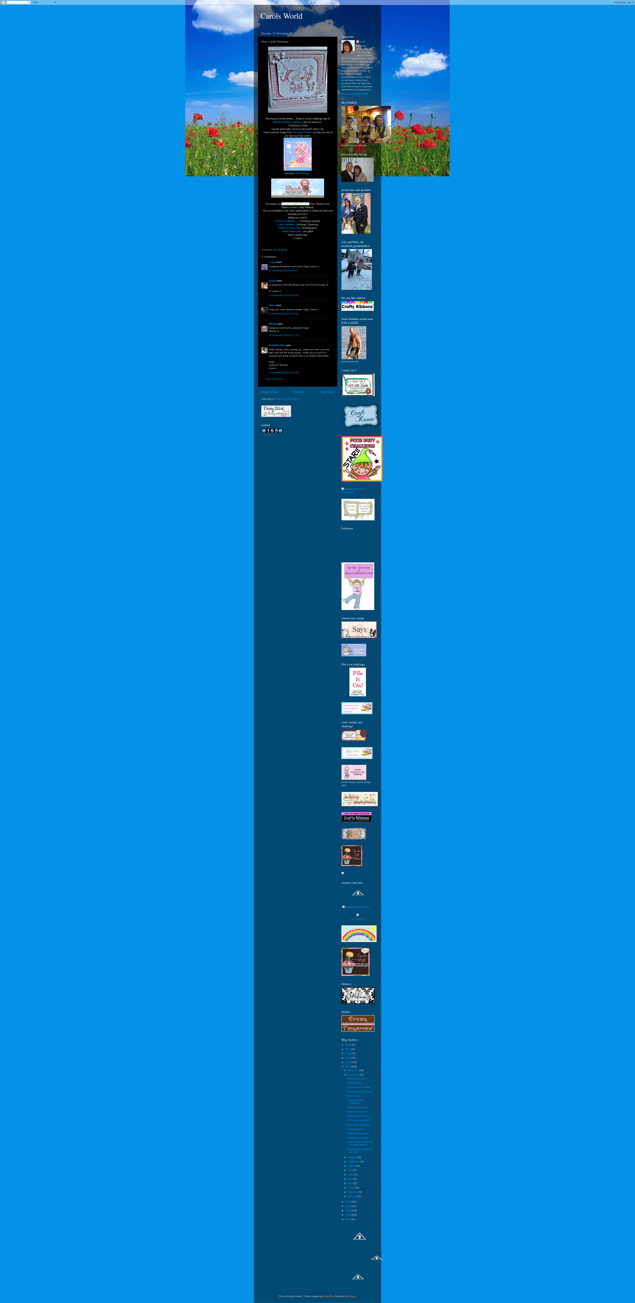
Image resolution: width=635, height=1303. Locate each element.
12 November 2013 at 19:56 (283, 313)
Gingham (287, 203)
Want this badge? (357, 919)
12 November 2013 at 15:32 (283, 295)
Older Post (326, 392)
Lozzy (272, 262)
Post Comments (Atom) (288, 399)
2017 (348, 1049)
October (352, 1157)
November (353, 1074)
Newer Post (269, 392)
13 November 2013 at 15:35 (283, 372)
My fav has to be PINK (358, 1087)
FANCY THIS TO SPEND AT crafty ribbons (360, 1143)
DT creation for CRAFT (359, 1120)
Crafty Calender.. (286, 224)
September (354, 1161)
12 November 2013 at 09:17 (283, 270)
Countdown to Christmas (360, 1091)
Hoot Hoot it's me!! (356, 1112)
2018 (348, 1045)
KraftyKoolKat (277, 345)
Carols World (281, 15)
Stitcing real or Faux (357, 1107)
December (353, 1070)
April (350, 1183)
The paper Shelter (302, 132)
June (351, 1174)
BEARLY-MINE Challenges (288, 122)
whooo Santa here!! (357, 1078)
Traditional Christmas (358, 1133)
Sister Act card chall (289, 228)
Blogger (352, 1296)
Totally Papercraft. (291, 231)
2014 (348, 1062)
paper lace (303, 203)
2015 (348, 1058)
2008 (348, 1219)
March (351, 1188)
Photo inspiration (356, 1129)
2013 (348, 1066)
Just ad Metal (354, 1083)
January (352, 1196)
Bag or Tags (353, 1096)
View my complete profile (354, 94)
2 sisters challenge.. (285, 221)
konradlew (328, 1296)
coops (272, 280)
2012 (348, 1202)
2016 (348, 1053)
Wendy (273, 324)
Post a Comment (274, 379)
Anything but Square (357, 1116)
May (350, 1179)
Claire (272, 305)
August (352, 1166)
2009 (348, 1215)
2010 (348, 1210)
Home (298, 392)
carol (362, 41)
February (353, 1192)
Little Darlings (303, 173)
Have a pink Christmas (359, 1125)
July (350, 1170)
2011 (348, 1206)
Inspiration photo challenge (356, 1101)
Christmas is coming (357, 1137)
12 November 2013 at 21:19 (283, 335)
